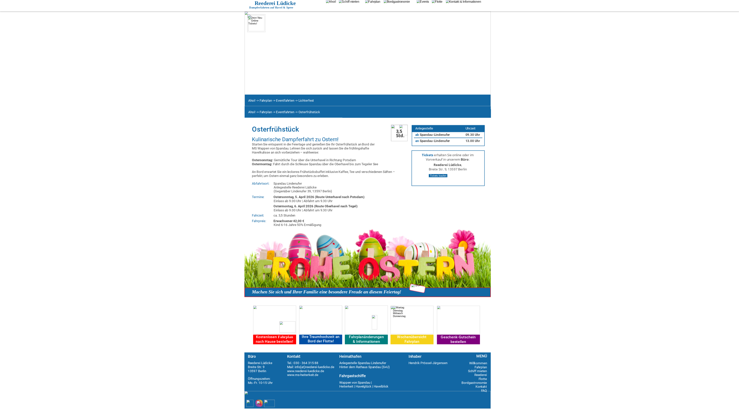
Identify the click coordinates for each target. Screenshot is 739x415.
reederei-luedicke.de (319, 367)
